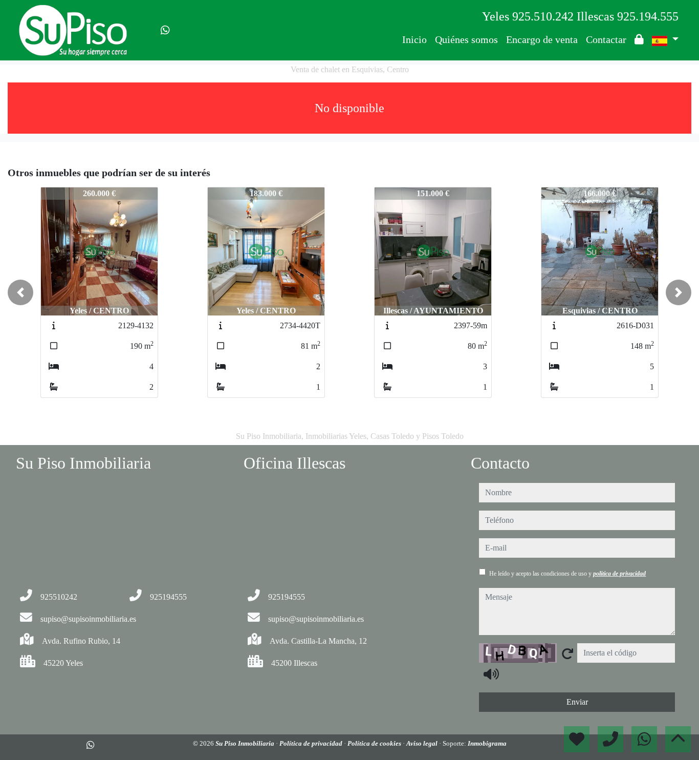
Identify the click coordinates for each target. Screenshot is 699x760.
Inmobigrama (487, 743)
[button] (20, 292)
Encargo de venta (542, 39)
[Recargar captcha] (567, 653)
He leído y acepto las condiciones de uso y (567, 573)
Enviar (577, 702)
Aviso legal (422, 743)
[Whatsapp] (165, 30)
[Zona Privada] (639, 39)
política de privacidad (619, 573)
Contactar (606, 39)
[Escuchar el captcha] (491, 674)
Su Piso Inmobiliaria (245, 743)
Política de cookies (375, 743)
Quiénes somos (466, 39)
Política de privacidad (311, 743)
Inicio (414, 39)
